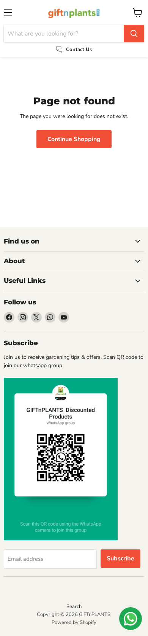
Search (74, 606)
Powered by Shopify (74, 622)
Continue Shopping (74, 139)
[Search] (134, 33)
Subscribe (120, 558)
